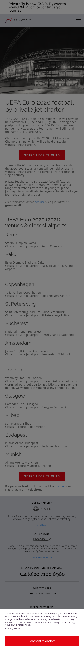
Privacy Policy (12, 628)
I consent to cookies (42, 641)
